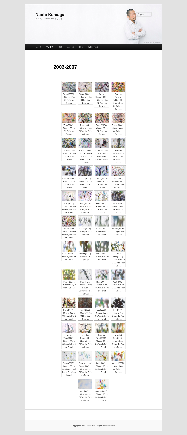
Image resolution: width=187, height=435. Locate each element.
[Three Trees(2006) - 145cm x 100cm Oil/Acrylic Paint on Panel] (118, 246)
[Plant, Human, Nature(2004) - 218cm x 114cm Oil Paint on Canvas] (85, 143)
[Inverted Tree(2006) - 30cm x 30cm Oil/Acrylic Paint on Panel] (69, 328)
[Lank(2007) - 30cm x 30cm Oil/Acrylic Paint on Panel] (102, 356)
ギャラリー (50, 47)
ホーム (38, 47)
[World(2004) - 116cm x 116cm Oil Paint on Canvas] (85, 87)
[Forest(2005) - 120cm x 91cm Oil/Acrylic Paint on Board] (118, 171)
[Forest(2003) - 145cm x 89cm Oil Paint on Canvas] (69, 87)
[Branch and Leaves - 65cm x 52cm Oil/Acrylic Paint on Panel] (85, 274)
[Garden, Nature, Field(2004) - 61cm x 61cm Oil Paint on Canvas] (118, 87)
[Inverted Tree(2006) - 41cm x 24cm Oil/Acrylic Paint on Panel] (118, 328)
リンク (81, 47)
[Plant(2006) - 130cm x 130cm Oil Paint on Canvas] (85, 303)
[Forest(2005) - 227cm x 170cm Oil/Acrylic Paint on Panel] (69, 196)
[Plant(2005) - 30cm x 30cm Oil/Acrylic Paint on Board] (85, 196)
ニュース (70, 47)
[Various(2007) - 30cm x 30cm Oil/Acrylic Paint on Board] (102, 384)
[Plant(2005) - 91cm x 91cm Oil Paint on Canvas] (102, 196)
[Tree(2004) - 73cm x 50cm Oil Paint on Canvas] (69, 118)
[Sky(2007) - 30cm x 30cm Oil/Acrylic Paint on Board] (85, 384)
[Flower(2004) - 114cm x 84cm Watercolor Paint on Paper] (102, 143)
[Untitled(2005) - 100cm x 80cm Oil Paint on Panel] (85, 171)
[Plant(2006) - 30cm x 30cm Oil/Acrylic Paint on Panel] (102, 274)
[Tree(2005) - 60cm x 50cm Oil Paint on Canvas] (118, 196)
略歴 (61, 47)
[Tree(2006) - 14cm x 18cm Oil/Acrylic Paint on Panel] (102, 303)
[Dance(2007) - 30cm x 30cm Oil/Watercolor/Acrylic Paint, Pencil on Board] (69, 356)
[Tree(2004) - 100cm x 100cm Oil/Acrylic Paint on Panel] (85, 118)
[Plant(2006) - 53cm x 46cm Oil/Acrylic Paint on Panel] (69, 303)
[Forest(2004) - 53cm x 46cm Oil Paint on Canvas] (118, 118)
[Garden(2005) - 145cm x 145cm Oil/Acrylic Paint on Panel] (69, 221)
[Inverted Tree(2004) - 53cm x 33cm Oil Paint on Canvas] (118, 143)
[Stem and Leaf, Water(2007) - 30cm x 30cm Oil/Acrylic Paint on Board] (85, 356)
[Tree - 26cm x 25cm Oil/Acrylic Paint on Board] (69, 274)
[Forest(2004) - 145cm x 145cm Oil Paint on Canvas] (69, 143)
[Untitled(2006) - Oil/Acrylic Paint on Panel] (85, 221)
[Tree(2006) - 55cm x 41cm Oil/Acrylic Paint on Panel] (118, 303)
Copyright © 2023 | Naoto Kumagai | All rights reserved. (93, 425)
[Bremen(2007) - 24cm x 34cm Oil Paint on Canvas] (118, 356)
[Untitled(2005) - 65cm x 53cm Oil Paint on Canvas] (69, 171)
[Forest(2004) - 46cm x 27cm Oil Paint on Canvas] (102, 118)
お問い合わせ (93, 47)
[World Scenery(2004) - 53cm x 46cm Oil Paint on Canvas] (102, 87)
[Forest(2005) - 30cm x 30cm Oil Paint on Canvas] (102, 171)
